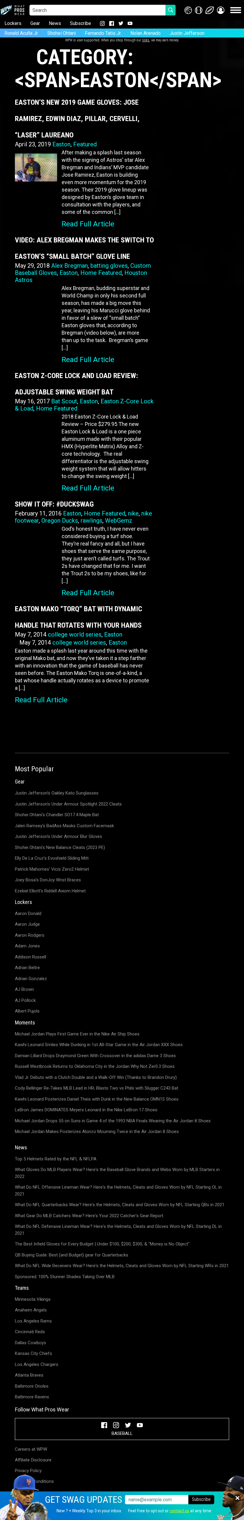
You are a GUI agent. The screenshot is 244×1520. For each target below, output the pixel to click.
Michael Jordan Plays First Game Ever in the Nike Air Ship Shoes (77, 1034)
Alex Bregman (69, 265)
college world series (74, 634)
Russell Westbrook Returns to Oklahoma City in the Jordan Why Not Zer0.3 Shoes (95, 1066)
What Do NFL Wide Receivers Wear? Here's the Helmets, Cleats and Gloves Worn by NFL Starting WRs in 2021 (122, 1265)
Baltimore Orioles (32, 1386)
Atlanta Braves (29, 1375)
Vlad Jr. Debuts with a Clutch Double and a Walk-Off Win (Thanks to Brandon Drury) (96, 1077)
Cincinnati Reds (30, 1331)
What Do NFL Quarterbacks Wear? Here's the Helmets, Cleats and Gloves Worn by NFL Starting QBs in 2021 (119, 1204)
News (55, 23)
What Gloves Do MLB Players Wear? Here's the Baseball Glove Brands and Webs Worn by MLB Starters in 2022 (117, 1173)
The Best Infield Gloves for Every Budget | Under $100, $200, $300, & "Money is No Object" (102, 1244)
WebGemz (118, 520)
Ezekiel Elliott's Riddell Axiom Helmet (50, 891)
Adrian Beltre (27, 967)
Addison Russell (30, 957)
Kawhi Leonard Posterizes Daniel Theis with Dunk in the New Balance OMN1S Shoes (97, 1099)
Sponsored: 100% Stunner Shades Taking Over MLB (65, 1276)
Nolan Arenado (145, 33)
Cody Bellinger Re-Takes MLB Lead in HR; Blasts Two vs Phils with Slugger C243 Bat (96, 1088)
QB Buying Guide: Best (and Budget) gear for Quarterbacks (71, 1255)
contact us (179, 1510)
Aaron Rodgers (29, 935)
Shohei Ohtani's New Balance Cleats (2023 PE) (60, 847)
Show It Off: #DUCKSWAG (54, 504)
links (145, 40)
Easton (61, 144)
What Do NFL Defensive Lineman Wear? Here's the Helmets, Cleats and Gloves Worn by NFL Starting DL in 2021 (118, 1230)
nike (133, 513)
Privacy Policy (28, 1470)
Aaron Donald (28, 913)
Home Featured (101, 272)
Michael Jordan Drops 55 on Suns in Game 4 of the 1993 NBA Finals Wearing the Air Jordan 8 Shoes (113, 1120)
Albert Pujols (27, 1011)
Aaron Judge (27, 924)
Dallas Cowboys (30, 1342)
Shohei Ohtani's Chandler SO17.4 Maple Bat (57, 814)
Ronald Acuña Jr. (21, 33)
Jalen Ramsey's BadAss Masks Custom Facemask (64, 825)
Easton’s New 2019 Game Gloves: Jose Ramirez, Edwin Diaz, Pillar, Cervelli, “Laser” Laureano (77, 118)
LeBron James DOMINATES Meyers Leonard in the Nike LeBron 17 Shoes (86, 1109)
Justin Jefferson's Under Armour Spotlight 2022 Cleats (68, 804)
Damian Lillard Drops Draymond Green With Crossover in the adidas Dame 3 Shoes (95, 1055)
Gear (35, 23)
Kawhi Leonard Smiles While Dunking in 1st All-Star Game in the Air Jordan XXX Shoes (99, 1044)
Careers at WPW (31, 1449)
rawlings (91, 520)
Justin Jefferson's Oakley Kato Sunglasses (56, 793)
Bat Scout (64, 401)
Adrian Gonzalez (31, 978)
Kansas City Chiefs (33, 1353)
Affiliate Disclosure (33, 1460)
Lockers (12, 23)
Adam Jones (27, 946)
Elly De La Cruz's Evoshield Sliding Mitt (52, 858)
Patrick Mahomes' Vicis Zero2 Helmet (52, 869)
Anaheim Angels (31, 1310)
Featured (85, 144)
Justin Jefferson (187, 33)
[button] (220, 10)
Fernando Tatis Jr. (103, 33)
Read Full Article (88, 224)
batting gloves (109, 265)
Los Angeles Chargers (36, 1364)
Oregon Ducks (59, 520)
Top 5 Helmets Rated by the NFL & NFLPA (55, 1159)
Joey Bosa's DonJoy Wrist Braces (48, 880)
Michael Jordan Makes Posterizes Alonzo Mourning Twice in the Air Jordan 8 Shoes (97, 1131)
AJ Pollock (25, 1000)
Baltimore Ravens (32, 1397)
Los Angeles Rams (33, 1321)
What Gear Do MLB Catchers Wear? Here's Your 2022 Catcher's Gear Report (89, 1215)
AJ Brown (24, 989)
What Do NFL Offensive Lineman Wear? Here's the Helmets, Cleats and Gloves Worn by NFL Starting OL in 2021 (118, 1190)
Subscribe (80, 23)
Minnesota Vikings (33, 1299)
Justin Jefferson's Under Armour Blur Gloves (58, 836)
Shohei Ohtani (61, 33)
